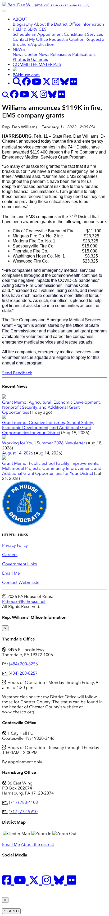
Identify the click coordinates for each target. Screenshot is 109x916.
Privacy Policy (15, 545)
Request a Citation (66, 39)
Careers (9, 554)
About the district (37, 844)
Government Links (19, 563)
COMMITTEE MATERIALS (37, 64)
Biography (23, 24)
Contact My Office (30, 39)
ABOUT (20, 19)
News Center (25, 54)
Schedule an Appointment (38, 34)
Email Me (11, 573)
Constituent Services (83, 34)
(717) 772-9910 (23, 811)
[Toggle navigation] (4, 11)
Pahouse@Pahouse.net (24, 601)
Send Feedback (17, 372)
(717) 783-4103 (23, 802)
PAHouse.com (26, 74)
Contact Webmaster (21, 582)
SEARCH (11, 911)
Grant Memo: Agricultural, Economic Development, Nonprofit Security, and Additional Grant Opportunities (51, 407)
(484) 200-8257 (23, 673)
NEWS (19, 49)
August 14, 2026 (17, 452)
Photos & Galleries (30, 59)
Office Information (86, 24)
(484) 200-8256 (23, 663)
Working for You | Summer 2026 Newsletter (43, 442)
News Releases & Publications (67, 54)
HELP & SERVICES (30, 29)
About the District (50, 24)
